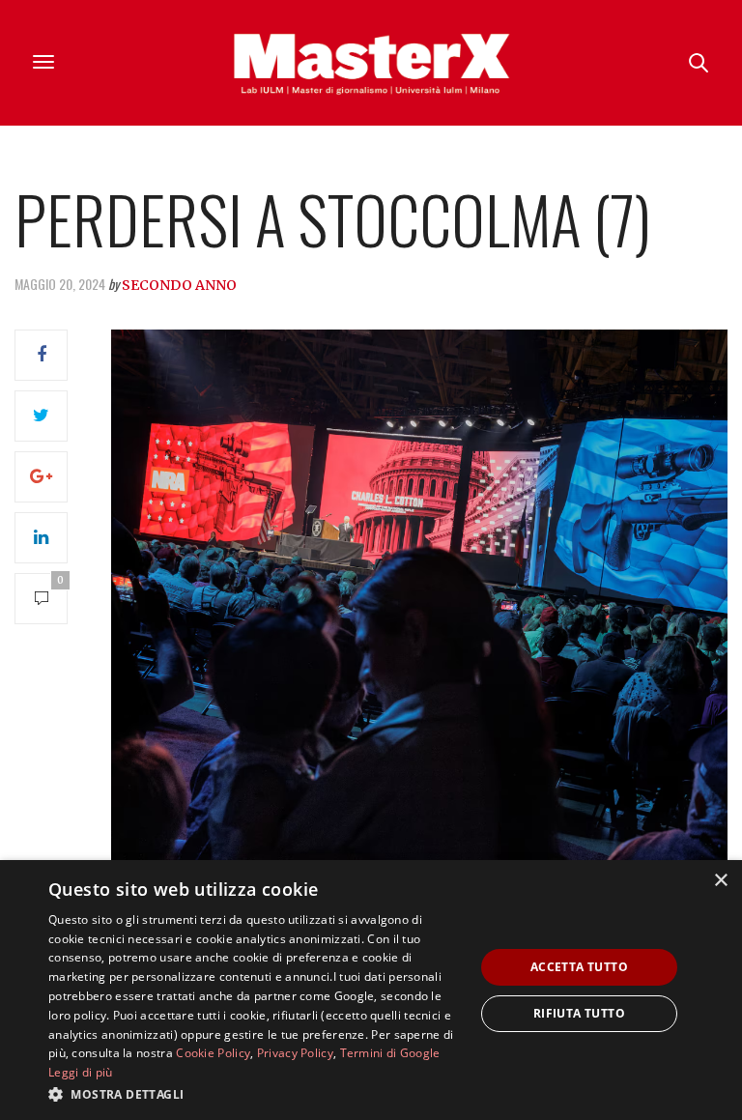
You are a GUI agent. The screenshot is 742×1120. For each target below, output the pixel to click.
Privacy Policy (295, 1053)
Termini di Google (390, 1053)
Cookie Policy (213, 1053)
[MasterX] (371, 63)
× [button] (720, 881)
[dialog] (371, 990)
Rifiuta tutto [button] (579, 1013)
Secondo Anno (179, 285)
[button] (255, 1094)
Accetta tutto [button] (579, 967)
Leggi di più (80, 1072)
